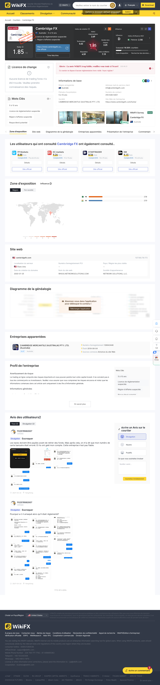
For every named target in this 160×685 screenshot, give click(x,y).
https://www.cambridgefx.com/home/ (121, 102)
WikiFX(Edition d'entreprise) (128, 633)
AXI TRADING (67, 680)
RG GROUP (36, 676)
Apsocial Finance (127, 680)
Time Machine (52, 55)
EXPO (25, 635)
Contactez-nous (28, 633)
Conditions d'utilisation (62, 633)
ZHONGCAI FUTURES (14, 680)
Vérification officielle (13, 635)
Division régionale (83, 635)
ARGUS (79, 680)
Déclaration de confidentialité (85, 633)
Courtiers (16, 20)
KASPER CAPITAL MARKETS (55, 676)
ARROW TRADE (136, 676)
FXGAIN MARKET (119, 676)
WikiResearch (35, 635)
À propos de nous (12, 633)
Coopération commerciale (63, 635)
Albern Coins (53, 680)
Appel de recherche (107, 633)
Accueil (8, 20)
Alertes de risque (43, 633)
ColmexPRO (40, 680)
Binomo (29, 680)
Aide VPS (47, 635)
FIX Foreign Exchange (94, 680)
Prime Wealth (111, 680)
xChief (7, 676)
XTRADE (17, 676)
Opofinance (75, 676)
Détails (27, 163)
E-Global (105, 676)
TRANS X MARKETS (91, 676)
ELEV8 (26, 676)
